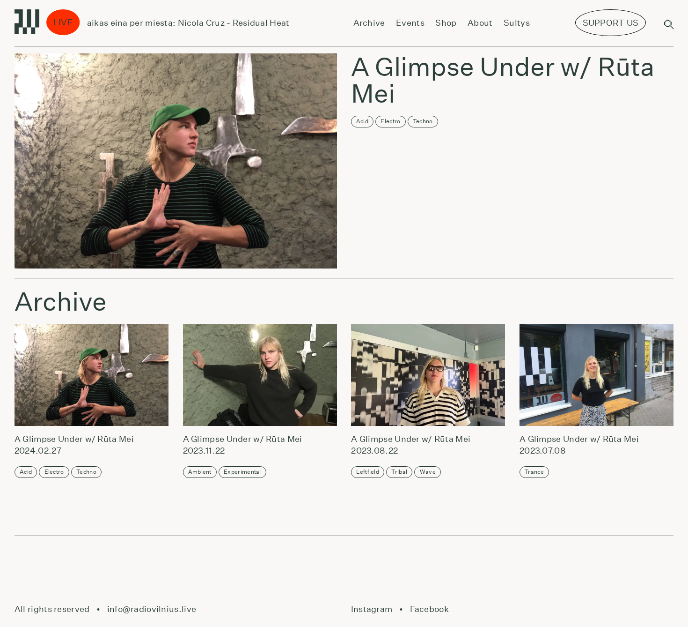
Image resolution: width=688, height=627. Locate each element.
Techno (423, 121)
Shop (445, 23)
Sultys (517, 23)
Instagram (372, 609)
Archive (369, 23)
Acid (362, 121)
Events (410, 23)
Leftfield (367, 472)
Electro (390, 121)
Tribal (399, 472)
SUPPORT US (611, 23)
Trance (534, 472)
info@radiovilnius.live (151, 609)
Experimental (242, 472)
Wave (428, 472)
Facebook (429, 609)
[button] (89, 375)
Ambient (200, 472)
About (480, 23)
